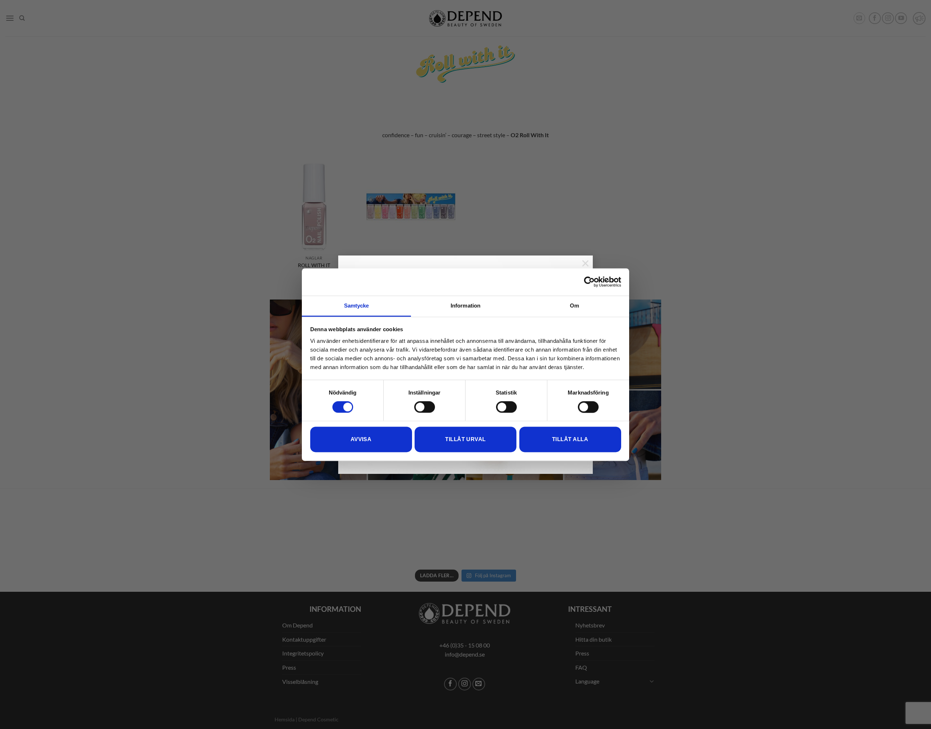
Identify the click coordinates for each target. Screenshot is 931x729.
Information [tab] (465, 305)
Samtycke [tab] (356, 305)
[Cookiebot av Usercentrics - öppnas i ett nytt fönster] (589, 281)
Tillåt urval (465, 439)
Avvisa (361, 439)
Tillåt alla (570, 439)
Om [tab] (574, 305)
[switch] (424, 407)
